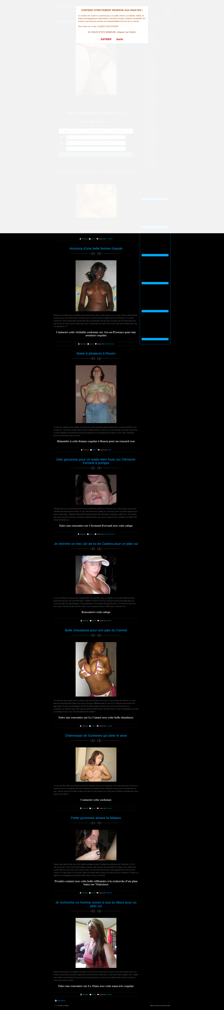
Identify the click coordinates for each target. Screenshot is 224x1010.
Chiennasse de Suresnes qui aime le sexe (96, 735)
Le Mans (109, 994)
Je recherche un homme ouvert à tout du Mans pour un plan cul (95, 904)
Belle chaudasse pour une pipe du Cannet (96, 630)
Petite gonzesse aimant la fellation (96, 818)
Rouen (109, 449)
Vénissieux (109, 893)
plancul (93, 239)
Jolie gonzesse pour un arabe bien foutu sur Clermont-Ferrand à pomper (96, 461)
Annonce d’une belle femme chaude (95, 248)
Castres (109, 620)
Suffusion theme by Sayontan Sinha (160, 1005)
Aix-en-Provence (109, 344)
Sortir (119, 39)
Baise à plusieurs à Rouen (96, 353)
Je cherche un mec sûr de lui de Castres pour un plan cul (96, 544)
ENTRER (106, 39)
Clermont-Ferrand (109, 534)
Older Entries (61, 1001)
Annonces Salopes (63, 1005)
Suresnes (109, 808)
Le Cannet (109, 726)
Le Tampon (109, 239)
